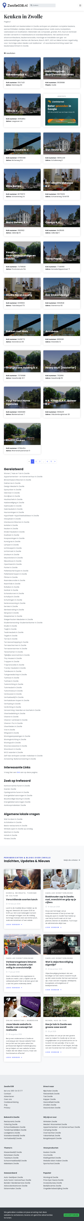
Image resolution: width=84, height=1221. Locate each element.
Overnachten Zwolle (52, 1133)
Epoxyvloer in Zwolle (12, 489)
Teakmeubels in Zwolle (13, 632)
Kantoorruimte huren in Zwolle (17, 785)
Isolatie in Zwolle (11, 525)
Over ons (8, 1099)
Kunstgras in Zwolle (12, 541)
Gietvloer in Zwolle (12, 493)
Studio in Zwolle (10, 626)
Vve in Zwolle (9, 729)
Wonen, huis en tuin (56, 1020)
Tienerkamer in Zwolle (13, 652)
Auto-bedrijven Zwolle (13, 1177)
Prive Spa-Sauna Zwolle (53, 1180)
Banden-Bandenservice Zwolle (17, 1183)
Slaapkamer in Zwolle (13, 616)
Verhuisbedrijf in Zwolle (14, 697)
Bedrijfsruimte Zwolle (52, 1185)
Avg (5, 1105)
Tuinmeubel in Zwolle (13, 687)
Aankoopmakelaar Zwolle (15, 805)
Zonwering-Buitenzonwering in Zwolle (20, 759)
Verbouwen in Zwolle (13, 694)
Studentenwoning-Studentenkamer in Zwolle (23, 622)
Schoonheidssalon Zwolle (14, 1127)
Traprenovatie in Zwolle (14, 665)
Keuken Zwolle (49, 1152)
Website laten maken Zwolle (55, 1160)
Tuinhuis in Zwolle (11, 681)
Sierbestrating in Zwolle (14, 609)
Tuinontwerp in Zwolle (13, 691)
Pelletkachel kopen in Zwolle (16, 571)
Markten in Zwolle (11, 832)
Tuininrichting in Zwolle (13, 684)
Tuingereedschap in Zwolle (15, 674)
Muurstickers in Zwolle (13, 557)
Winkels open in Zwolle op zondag (18, 829)
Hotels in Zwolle (10, 835)
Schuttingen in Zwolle (13, 600)
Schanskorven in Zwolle (14, 593)
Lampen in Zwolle (11, 545)
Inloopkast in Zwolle (12, 519)
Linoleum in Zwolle (11, 554)
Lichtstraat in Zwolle (12, 551)
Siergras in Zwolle (11, 613)
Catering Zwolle (10, 1124)
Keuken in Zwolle (11, 528)
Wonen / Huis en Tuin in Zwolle (17, 473)
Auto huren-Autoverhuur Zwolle (17, 1180)
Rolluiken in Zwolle (11, 587)
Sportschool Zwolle (51, 1163)
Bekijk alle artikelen (71, 860)
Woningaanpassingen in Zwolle (17, 736)
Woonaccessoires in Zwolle (15, 746)
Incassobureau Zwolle (52, 1183)
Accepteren (71, 1215)
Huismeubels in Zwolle (13, 509)
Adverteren (9, 1096)
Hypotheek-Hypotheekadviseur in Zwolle (21, 515)
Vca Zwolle (48, 1155)
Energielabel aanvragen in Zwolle (18, 795)
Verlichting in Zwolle (12, 707)
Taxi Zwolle (48, 1096)
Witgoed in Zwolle (11, 733)
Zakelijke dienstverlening (59, 893)
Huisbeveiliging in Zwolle (14, 502)
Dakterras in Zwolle (12, 483)
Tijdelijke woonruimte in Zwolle (17, 655)
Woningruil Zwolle (50, 1177)
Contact (7, 1093)
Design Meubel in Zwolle (14, 486)
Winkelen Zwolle (50, 1121)
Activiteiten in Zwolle (13, 822)
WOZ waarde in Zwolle (13, 752)
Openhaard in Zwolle (13, 564)
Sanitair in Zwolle (11, 590)
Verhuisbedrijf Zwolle (13, 1138)
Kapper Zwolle (49, 1099)
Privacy (7, 1107)
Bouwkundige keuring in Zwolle (17, 799)
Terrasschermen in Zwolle (15, 645)
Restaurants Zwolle (12, 1121)
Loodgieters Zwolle (12, 1133)
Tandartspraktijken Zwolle (15, 1130)
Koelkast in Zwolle (11, 535)
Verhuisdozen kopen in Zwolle (16, 700)
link (18, 772)
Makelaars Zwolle (11, 1163)
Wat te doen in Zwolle (13, 819)
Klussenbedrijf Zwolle (13, 1152)
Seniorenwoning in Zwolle (14, 603)
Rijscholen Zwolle (50, 1091)
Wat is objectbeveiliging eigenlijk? (59, 963)
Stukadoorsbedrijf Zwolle (14, 1135)
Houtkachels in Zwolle (13, 499)
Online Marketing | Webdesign (22, 1020)
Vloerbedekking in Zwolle (14, 713)
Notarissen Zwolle (11, 1155)
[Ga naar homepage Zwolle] (14, 5)
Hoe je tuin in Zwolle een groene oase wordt (58, 1026)
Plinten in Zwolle (11, 577)
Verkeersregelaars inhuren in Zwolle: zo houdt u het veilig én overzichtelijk (21, 964)
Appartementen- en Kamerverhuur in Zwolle (23, 476)
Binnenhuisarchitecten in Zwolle (17, 480)
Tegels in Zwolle (10, 635)
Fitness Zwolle (10, 838)
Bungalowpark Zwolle (52, 1138)
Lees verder (13, 924)
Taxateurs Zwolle (11, 1158)
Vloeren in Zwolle (11, 716)
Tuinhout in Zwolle (11, 677)
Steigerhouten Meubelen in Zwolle (18, 619)
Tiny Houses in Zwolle (13, 658)
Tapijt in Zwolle (10, 629)
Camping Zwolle (50, 1130)
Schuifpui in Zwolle (11, 596)
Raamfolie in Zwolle (12, 583)
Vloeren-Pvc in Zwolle (13, 723)
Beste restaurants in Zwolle (15, 825)
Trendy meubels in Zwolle (15, 668)
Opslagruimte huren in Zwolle (16, 792)
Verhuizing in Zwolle (12, 703)
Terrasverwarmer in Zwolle (15, 648)
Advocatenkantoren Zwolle (15, 1185)
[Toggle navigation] (80, 5)
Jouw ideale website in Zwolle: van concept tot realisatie (19, 1027)
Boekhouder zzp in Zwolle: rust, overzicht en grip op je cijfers (60, 899)
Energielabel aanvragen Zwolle (17, 802)
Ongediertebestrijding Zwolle (55, 1188)
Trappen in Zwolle (11, 661)
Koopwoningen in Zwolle (14, 538)
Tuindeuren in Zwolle (12, 671)
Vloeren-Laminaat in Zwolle (15, 720)
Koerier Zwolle (10, 789)
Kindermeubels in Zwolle (14, 532)
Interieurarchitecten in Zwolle (16, 522)
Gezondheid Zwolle (51, 1102)
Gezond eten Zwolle (51, 1107)
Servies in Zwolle (11, 606)
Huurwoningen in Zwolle (14, 512)
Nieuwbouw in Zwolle (12, 561)
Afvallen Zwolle (49, 1105)
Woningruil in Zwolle (12, 742)
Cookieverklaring (11, 1102)
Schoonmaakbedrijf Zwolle (15, 1160)
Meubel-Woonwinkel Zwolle (55, 1124)
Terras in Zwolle (10, 639)
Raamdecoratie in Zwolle (14, 580)
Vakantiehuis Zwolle (51, 1135)
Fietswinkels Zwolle (51, 1093)
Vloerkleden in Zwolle (13, 726)
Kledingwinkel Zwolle (52, 1158)
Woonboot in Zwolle (12, 749)
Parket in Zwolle (11, 567)
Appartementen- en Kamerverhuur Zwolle (61, 1127)
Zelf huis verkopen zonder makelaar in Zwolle (23, 755)
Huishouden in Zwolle (13, 506)
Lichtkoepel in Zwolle (13, 548)
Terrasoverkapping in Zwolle (16, 642)
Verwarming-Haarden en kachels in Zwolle (22, 710)
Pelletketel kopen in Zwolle (15, 574)
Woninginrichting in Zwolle (15, 739)
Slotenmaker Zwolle (12, 1188)
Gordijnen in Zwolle (12, 496)
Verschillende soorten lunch (22, 899)
